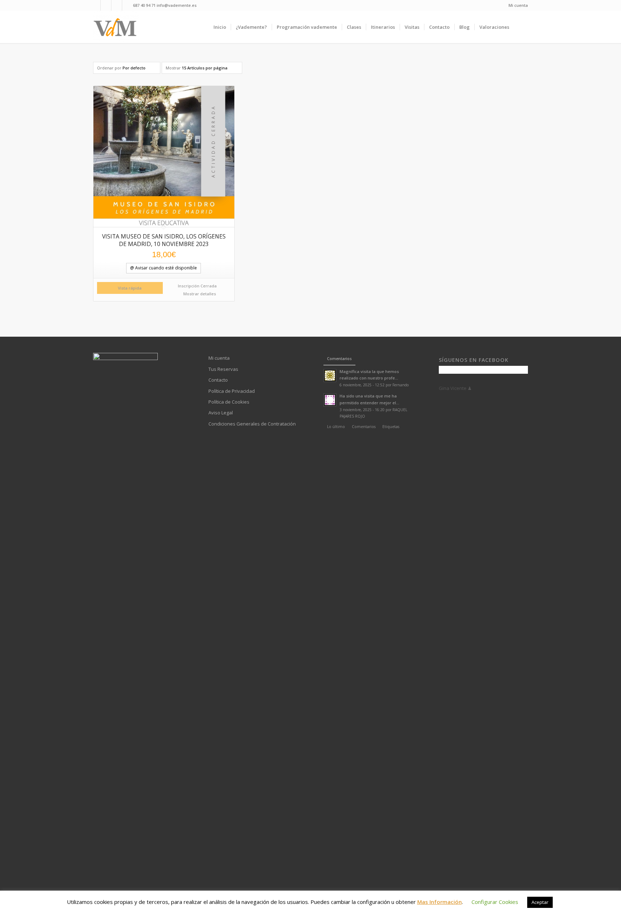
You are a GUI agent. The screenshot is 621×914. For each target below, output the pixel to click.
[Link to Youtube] (106, 5)
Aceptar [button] (540, 902)
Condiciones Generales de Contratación (252, 423)
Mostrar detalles (199, 293)
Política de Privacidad (231, 391)
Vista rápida (130, 288)
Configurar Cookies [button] (495, 901)
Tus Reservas (223, 369)
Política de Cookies (228, 402)
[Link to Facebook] (95, 5)
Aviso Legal (220, 412)
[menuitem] (516, 5)
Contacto (218, 380)
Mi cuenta (518, 5)
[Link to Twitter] (127, 5)
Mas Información (439, 901)
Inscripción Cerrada (197, 285)
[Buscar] (521, 27)
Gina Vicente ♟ (455, 388)
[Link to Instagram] (116, 5)
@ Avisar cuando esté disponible (163, 268)
